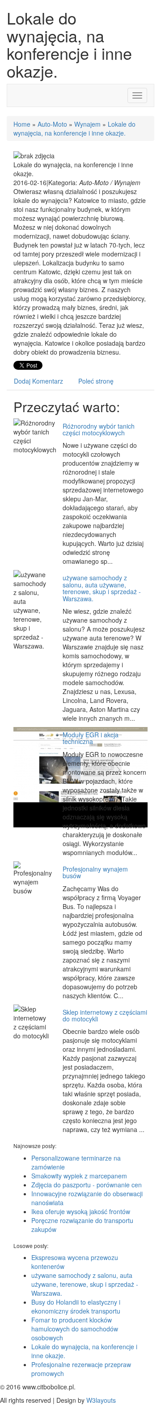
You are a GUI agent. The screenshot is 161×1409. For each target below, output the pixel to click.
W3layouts (101, 1400)
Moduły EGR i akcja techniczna (91, 738)
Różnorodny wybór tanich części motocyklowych (99, 429)
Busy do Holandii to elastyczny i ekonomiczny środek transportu (75, 1306)
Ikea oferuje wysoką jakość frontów (80, 1211)
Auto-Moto (52, 124)
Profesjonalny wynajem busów (95, 872)
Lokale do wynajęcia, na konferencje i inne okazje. (74, 128)
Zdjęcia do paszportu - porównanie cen (86, 1184)
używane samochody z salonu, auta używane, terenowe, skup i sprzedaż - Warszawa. (102, 588)
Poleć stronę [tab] (96, 380)
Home (21, 124)
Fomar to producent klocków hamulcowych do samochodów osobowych (74, 1328)
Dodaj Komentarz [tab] (38, 380)
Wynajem (87, 124)
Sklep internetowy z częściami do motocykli (105, 1015)
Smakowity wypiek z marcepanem (79, 1175)
